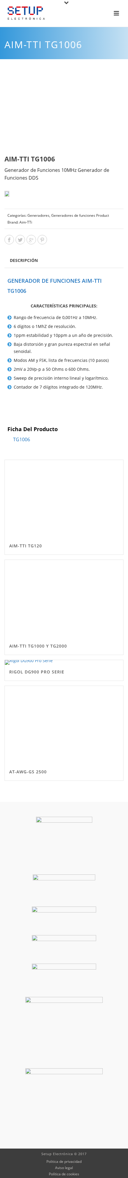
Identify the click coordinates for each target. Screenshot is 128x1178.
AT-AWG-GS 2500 (28, 772)
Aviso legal (64, 1168)
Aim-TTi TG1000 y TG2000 (38, 646)
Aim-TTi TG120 (25, 546)
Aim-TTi (25, 222)
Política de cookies (64, 1174)
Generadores (38, 215)
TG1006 (21, 439)
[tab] (23, 260)
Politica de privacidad (64, 1161)
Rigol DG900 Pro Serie (36, 672)
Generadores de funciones (73, 215)
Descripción (24, 260)
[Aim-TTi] (16, 196)
